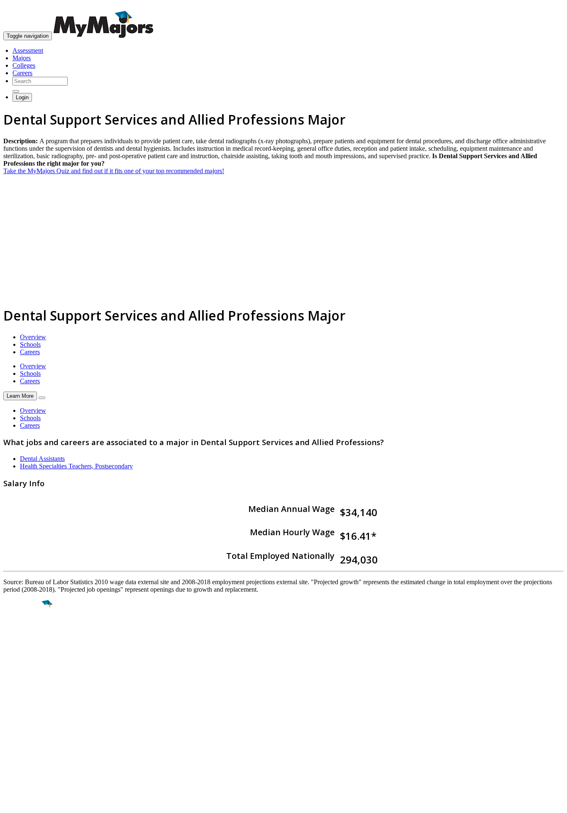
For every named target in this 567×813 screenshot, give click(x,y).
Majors (21, 57)
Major (22, 632)
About (13, 699)
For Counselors (23, 723)
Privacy (34, 802)
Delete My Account (29, 745)
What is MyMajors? (29, 716)
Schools (30, 344)
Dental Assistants (42, 458)
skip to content (547, 6)
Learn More (20, 396)
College (25, 650)
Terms (11, 802)
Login (22, 97)
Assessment (27, 50)
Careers (22, 72)
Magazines (17, 738)
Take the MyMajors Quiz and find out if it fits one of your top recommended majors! (113, 170)
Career (24, 668)
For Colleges (20, 731)
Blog (9, 753)
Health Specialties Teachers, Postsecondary (76, 466)
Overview (33, 336)
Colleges (23, 65)
